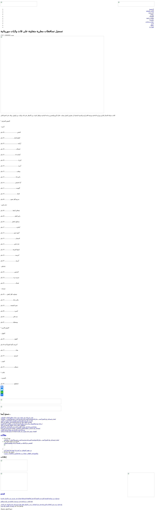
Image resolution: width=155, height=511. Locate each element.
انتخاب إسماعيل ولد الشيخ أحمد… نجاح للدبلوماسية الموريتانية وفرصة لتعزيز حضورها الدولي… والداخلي (28, 419)
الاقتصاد (152, 16)
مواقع (152, 25)
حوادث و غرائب (150, 22)
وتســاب (11, 506)
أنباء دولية (151, 13)
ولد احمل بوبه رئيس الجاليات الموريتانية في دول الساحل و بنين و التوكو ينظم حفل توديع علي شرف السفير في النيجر (31, 504)
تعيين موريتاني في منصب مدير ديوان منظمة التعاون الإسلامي (17, 417)
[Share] (77, 395)
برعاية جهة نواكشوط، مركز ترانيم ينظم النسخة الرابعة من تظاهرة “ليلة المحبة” (22, 423)
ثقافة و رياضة (150, 18)
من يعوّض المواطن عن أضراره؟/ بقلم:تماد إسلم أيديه (18, 450)
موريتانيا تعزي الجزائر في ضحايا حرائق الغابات (13, 430)
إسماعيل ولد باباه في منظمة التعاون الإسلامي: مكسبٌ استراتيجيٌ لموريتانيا (20, 428)
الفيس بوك (6, 506)
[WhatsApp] (77, 392)
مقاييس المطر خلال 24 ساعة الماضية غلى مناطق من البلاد (16, 422)
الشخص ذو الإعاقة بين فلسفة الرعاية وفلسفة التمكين (18, 443)
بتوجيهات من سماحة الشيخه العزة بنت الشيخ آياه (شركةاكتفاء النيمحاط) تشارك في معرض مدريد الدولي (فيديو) (30, 498)
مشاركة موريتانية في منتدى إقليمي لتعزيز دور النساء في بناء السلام (19, 427)
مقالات (152, 14)
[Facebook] (77, 387)
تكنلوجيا (152, 20)
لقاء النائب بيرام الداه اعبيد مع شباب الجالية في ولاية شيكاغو (17, 501)
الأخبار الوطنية (150, 11)
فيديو (152, 23)
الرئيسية (151, 9)
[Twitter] (77, 389)
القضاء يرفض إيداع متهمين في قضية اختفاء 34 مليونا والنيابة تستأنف (19, 431)
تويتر (2, 506)
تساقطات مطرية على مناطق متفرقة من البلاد (13, 425)
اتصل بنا (152, 27)
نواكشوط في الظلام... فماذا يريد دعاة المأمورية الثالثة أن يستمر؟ (21, 453)
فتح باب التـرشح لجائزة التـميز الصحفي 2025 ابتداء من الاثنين (17, 420)
